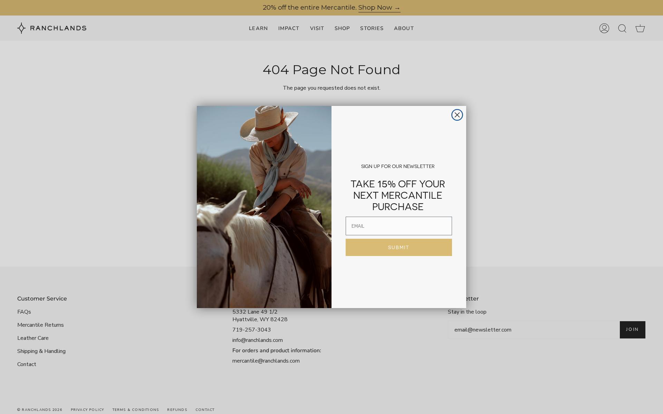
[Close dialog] (457, 114)
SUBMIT (399, 247)
